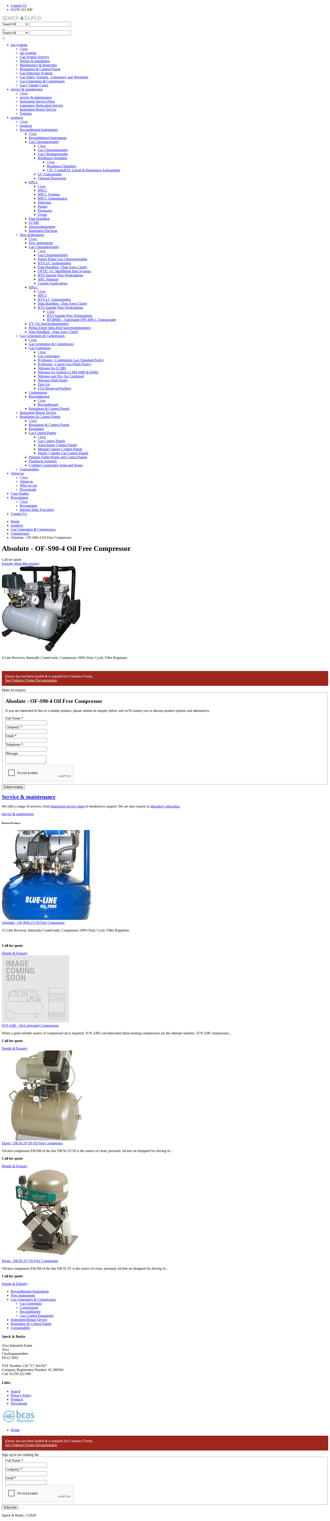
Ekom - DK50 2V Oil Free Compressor (30, 1261)
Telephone (14, 744)
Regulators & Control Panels (49, 425)
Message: (12, 753)
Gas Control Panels (51, 441)
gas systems (28, 53)
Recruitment (28, 506)
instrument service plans (68, 806)
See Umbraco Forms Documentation (31, 680)
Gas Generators (49, 356)
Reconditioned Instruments (48, 138)
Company (13, 727)
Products (17, 1399)
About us (26, 481)
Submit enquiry (13, 787)
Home (15, 521)
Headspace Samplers (61, 166)
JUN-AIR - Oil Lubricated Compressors (30, 1025)
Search (15, 1391)
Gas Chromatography (53, 150)
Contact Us (19, 5)
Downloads (19, 1403)
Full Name (14, 718)
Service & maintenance (28, 797)
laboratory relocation (164, 806)
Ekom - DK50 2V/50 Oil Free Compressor (32, 1143)
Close (24, 49)
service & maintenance (36, 97)
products (26, 126)
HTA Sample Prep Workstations (69, 316)
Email (10, 736)
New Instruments (41, 243)
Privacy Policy (21, 1395)
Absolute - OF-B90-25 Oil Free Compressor (33, 923)
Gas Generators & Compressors (51, 344)
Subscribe (10, 1507)
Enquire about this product (20, 563)
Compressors (20, 533)
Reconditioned (48, 404)
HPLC (42, 190)
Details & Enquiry (15, 953)
